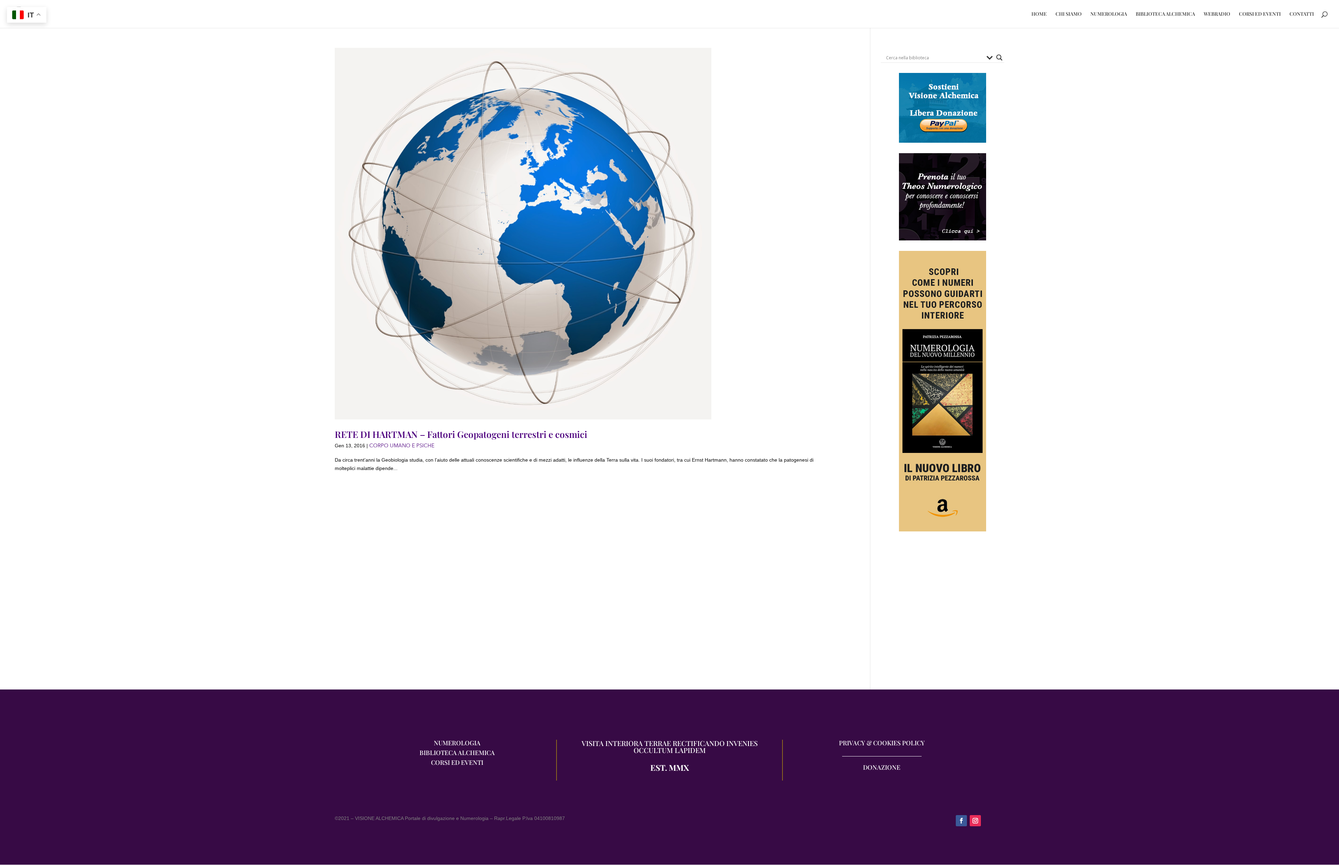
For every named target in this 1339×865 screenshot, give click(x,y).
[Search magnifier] (999, 57)
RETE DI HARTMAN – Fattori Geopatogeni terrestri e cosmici (461, 434)
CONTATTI (1301, 14)
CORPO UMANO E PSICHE (401, 445)
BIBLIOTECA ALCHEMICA (1165, 14)
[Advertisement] (942, 614)
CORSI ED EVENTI (1260, 14)
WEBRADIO (1217, 14)
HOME (1039, 14)
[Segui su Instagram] (975, 820)
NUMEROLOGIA (1108, 14)
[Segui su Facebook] (961, 820)
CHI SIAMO (1069, 14)
